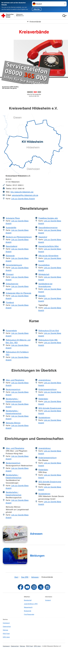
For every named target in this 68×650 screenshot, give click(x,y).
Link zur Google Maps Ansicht (23, 198)
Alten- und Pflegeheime (15, 380)
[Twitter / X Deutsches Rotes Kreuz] (41, 587)
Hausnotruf (42, 236)
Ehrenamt (10, 274)
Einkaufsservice (12, 283)
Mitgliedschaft (43, 274)
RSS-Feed (6, 634)
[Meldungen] (15, 556)
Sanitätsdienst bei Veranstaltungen (45, 285)
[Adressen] (15, 534)
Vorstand (48, 600)
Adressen (36, 534)
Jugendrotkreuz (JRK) (31, 604)
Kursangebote (11, 330)
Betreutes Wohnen (13, 422)
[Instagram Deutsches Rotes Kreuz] (34, 587)
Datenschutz (7, 626)
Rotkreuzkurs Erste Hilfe (48, 340)
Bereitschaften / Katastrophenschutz (13, 400)
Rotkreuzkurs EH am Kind (48, 330)
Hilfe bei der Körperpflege (48, 255)
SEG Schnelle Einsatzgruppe (49, 408)
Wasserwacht (28, 607)
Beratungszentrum (13, 389)
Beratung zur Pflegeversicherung (19, 236)
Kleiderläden (43, 398)
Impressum (6, 623)
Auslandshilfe (11, 227)
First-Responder (29, 614)
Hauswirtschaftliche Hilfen (48, 246)
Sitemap (5, 630)
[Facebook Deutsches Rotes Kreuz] (20, 587)
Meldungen (37, 555)
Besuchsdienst (11, 246)
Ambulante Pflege (13, 218)
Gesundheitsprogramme (47, 227)
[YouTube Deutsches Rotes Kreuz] (27, 587)
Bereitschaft (27, 600)
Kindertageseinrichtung (47, 389)
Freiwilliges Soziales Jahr (48, 218)
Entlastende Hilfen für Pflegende (18, 293)
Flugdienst (10, 302)
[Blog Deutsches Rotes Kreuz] (47, 587)
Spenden (41, 295)
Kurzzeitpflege (44, 265)
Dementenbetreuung (14, 265)
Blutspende (10, 255)
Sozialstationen (44, 417)
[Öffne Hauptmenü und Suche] (64, 16)
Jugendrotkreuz (44, 380)
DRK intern (6, 637)
